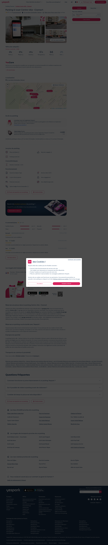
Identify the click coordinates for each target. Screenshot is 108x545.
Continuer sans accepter (74, 259)
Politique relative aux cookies (60, 279)
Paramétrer (40, 283)
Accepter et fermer (66, 283)
